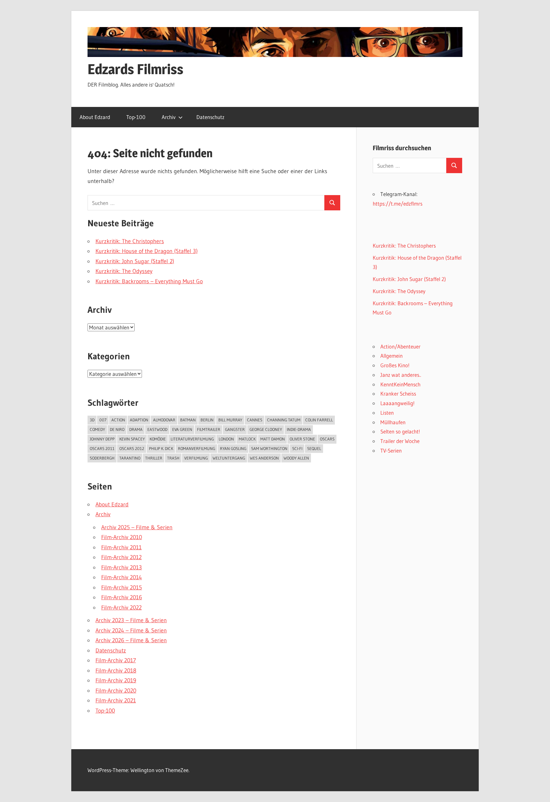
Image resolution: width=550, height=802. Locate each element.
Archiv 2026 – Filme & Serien (131, 640)
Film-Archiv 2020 (115, 690)
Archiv (169, 117)
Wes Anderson (264, 458)
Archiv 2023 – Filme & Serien (131, 620)
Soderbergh (102, 458)
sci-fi (297, 448)
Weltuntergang (229, 458)
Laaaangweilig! (397, 403)
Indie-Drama (299, 429)
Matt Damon (272, 438)
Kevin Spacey (132, 438)
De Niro (117, 429)
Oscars (327, 438)
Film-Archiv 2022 (121, 607)
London (226, 438)
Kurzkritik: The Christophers (129, 241)
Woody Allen (296, 458)
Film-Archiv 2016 (121, 597)
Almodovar (164, 419)
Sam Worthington (269, 448)
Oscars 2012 (131, 448)
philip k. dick (161, 448)
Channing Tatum (283, 419)
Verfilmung (196, 458)
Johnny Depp (102, 438)
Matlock (247, 438)
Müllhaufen (392, 422)
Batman (188, 419)
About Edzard (95, 117)
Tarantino (129, 458)
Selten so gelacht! (400, 431)
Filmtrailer (208, 429)
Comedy (97, 429)
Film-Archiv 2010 (121, 537)
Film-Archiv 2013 (121, 567)
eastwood (157, 429)
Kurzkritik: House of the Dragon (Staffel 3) (146, 251)
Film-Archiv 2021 (115, 700)
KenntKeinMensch (400, 384)
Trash (173, 458)
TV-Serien (391, 450)
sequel (314, 448)
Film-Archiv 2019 (115, 680)
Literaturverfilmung (192, 438)
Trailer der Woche (400, 441)
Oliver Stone (302, 438)
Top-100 (135, 117)
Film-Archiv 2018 (115, 670)
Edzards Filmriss (135, 69)
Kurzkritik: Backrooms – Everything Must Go (149, 281)
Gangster (235, 429)
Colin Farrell (319, 419)
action (118, 419)
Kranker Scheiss (398, 393)
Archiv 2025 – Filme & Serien (137, 527)
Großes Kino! (395, 365)
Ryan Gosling (233, 448)
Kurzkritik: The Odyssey (123, 271)
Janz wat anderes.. (400, 374)
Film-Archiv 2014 (121, 577)
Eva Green (182, 429)
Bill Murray (230, 419)
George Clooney (266, 429)
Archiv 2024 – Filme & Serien (131, 630)
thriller (153, 458)
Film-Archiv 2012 (121, 557)
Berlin (207, 419)
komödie (158, 438)
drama (136, 429)
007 (103, 419)
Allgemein (391, 355)
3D (92, 419)
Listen (387, 412)
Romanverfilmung (196, 448)
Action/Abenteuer (400, 346)
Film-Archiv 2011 (121, 547)
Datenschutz (210, 117)
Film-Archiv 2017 (115, 660)
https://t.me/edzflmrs (397, 203)
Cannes (254, 419)
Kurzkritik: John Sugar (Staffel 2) (134, 261)
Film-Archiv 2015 (121, 587)
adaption (139, 419)
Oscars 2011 (102, 448)
